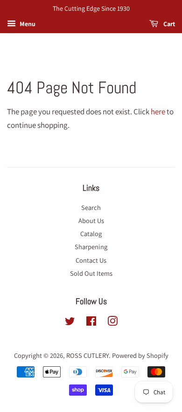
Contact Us (91, 260)
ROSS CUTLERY (87, 355)
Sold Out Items (91, 273)
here (158, 111)
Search (91, 207)
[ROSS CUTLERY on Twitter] (70, 322)
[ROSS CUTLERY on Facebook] (91, 322)
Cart (168, 24)
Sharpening (91, 246)
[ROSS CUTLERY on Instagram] (112, 322)
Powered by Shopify (140, 355)
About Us (91, 220)
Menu (26, 24)
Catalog (91, 233)
